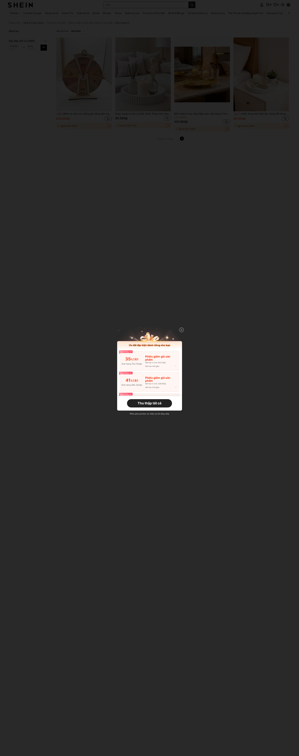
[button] (181, 329)
